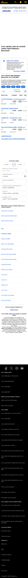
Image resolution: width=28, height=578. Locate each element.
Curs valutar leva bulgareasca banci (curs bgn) (12, 456)
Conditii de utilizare (6, 554)
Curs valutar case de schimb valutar (10, 505)
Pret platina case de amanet (8, 497)
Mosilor (12, 113)
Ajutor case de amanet (7, 405)
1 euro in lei (4, 274)
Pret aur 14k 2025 (6, 300)
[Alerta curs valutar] (20, 2)
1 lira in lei (4, 280)
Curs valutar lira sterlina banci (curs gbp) (12, 440)
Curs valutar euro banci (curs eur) (10, 429)
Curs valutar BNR (6, 418)
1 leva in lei (4, 290)
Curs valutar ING (5, 392)
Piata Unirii (13, 103)
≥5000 (23, 86)
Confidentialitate (5, 560)
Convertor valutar (5, 536)
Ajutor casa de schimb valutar (9, 215)
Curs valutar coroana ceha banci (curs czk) (12, 450)
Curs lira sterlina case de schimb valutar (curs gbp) (11, 522)
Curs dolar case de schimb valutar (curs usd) (13, 516)
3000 (18, 86)
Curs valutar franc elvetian (8, 445)
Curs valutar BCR (6, 386)
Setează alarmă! (19, 71)
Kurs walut (4, 570)
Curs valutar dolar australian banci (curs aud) (11, 481)
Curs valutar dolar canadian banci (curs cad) (13, 462)
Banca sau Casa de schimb (10, 168)
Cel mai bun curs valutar (7, 295)
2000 (13, 86)
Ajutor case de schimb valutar (9, 400)
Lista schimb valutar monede (8, 259)
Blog (2, 228)
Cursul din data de (7, 174)
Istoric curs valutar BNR (7, 244)
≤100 (3, 86)
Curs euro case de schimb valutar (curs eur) (12, 510)
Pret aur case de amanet (7, 487)
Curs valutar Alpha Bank (7, 381)
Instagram (17, 368)
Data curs (16, 89)
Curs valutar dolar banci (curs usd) (10, 434)
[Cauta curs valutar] (15, 2)
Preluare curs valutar (6, 269)
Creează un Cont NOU (7, 211)
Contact (3, 565)
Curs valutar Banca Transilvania (9, 376)
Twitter (11, 368)
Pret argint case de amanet (8, 492)
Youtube (22, 368)
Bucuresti (3, 103)
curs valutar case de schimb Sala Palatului (13, 138)
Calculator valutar (6, 531)
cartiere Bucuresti (6, 136)
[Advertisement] (14, 28)
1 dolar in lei (4, 285)
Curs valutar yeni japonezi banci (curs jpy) (12, 474)
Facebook (6, 368)
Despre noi (4, 544)
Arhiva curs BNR (5, 238)
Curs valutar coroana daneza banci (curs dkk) (12, 469)
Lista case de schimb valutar (8, 254)
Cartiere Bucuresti (6, 264)
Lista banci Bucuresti (6, 249)
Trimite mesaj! (14, 309)
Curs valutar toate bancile (8, 424)
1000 (8, 86)
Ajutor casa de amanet (7, 220)
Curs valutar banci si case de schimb (11, 413)
